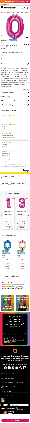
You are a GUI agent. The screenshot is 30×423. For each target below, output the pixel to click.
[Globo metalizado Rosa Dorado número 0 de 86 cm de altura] (18, 242)
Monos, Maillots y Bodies (18, 183)
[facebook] (5, 368)
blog (21, 360)
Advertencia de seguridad (8, 101)
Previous (1, 214)
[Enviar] (25, 333)
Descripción (4, 64)
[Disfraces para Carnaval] (7, 311)
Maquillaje (5, 183)
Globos (19, 288)
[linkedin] (24, 368)
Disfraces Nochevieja (8, 288)
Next (28, 214)
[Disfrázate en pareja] (22, 302)
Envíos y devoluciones (7, 93)
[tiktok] (13, 368)
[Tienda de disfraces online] (10, 8)
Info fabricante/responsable (9, 105)
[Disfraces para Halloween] (22, 311)
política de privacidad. (8, 342)
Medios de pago (5, 97)
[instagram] (9, 368)
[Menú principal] (2, 7)
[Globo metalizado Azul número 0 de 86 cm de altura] (3, 242)
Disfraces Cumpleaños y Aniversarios (13, 283)
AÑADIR (8, 227)
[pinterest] (20, 368)
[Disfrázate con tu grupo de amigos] (7, 302)
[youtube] (17, 368)
